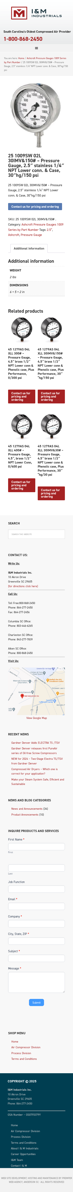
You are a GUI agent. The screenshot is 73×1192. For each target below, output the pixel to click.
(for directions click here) (23, 586)
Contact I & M (19, 1165)
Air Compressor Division (25, 1047)
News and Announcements (27, 808)
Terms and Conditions (24, 1058)
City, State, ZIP (18, 934)
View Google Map (36, 718)
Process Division (21, 1053)
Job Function (16, 882)
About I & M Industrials (25, 1148)
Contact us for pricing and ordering (35, 206)
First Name (16, 839)
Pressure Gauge (31, 235)
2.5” (49, 230)
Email (12, 899)
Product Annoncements (25, 814)
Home (14, 1041)
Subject (14, 951)
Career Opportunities (23, 1154)
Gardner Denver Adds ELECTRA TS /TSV (35, 742)
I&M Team (17, 1160)
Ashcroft (13, 235)
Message (14, 968)
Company (15, 916)
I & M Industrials (36, 13)
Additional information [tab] (29, 248)
